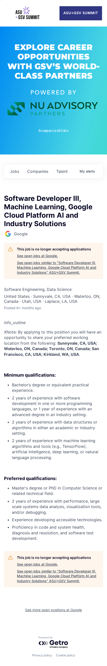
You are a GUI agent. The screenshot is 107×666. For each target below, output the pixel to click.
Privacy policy (42, 655)
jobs (14, 171)
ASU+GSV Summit (80, 13)
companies (37, 171)
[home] (27, 13)
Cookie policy (65, 655)
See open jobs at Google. (37, 256)
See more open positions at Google (53, 610)
